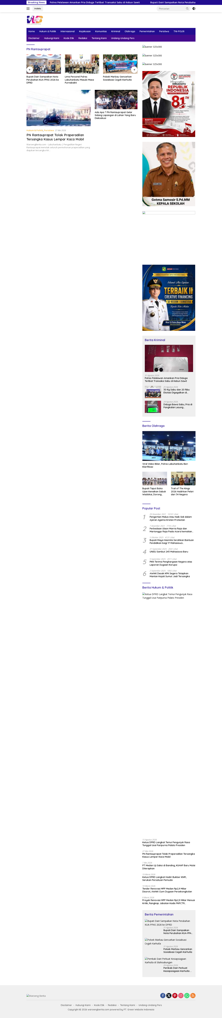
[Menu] (28, 8)
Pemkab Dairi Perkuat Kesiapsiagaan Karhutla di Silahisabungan (177, 969)
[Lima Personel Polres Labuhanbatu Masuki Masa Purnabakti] (43, 64)
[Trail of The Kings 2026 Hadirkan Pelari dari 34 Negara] (183, 479)
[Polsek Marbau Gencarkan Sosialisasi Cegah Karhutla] (82, 64)
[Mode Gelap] (194, 8)
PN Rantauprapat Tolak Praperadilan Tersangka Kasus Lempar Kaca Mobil (55, 137)
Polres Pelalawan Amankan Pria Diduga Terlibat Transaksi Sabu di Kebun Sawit (58, 2)
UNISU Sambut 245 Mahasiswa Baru (169, 551)
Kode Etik (69, 38)
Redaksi (82, 38)
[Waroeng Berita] (45, 19)
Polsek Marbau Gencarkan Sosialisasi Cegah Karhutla (79, 78)
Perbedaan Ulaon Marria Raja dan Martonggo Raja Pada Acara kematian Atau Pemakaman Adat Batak (171, 530)
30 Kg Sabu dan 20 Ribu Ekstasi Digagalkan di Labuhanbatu (176, 391)
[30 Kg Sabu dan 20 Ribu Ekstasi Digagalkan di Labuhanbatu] (153, 392)
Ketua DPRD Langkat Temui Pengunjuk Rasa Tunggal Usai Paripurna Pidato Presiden (166, 844)
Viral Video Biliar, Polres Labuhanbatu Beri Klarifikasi (165, 465)
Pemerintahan (147, 31)
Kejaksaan (85, 31)
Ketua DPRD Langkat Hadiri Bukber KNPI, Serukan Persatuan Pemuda (164, 879)
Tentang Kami (99, 38)
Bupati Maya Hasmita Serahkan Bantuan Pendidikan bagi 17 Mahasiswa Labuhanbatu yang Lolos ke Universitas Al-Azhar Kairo (172, 542)
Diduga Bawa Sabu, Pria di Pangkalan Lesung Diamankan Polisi (177, 406)
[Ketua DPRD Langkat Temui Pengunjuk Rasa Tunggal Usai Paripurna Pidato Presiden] (169, 714)
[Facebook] (162, 996)
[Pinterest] (174, 996)
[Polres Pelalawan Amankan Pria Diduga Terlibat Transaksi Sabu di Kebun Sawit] (169, 358)
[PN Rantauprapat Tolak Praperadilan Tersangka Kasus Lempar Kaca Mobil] (58, 108)
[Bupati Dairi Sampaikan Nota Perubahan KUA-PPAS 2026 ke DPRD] (169, 923)
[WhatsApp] (186, 996)
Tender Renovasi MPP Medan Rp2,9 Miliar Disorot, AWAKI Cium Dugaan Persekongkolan (167, 890)
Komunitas (101, 31)
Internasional (68, 31)
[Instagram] (180, 996)
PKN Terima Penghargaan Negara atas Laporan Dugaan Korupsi (171, 563)
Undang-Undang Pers (122, 38)
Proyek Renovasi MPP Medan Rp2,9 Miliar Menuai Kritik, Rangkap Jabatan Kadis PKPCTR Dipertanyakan (168, 902)
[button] (187, 8)
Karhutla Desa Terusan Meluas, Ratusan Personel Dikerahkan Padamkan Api (119, 79)
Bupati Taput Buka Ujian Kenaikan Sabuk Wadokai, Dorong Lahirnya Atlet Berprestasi (154, 491)
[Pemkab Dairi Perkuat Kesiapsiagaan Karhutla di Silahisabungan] (169, 960)
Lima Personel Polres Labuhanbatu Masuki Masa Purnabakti (41, 79)
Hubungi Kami (51, 38)
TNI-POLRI (179, 31)
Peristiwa (164, 31)
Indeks (37, 8)
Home (31, 31)
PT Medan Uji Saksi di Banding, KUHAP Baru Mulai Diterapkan (168, 867)
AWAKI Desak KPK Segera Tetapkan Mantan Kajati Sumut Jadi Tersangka (170, 575)
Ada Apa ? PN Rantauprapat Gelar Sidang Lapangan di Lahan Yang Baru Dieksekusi (115, 115)
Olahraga (130, 31)
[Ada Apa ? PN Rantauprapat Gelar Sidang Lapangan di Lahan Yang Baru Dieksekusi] (116, 99)
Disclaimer (34, 38)
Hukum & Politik (47, 31)
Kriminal (115, 31)
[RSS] (193, 996)
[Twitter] (168, 996)
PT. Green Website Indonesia (139, 1009)
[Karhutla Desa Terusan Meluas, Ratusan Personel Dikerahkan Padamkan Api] (120, 64)
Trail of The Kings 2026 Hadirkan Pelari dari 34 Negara (182, 491)
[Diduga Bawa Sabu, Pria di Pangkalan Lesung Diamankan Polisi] (153, 407)
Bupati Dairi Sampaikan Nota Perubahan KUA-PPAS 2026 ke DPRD (150, 2)
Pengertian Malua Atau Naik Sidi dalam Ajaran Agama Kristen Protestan (171, 518)
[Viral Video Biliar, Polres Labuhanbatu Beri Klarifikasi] (169, 446)
